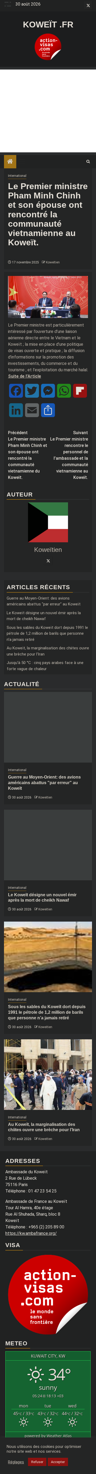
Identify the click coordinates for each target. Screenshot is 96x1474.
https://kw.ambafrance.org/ (31, 1233)
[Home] (10, 162)
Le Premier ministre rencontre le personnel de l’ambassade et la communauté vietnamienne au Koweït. (69, 455)
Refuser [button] (37, 1462)
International (17, 176)
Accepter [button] (58, 1462)
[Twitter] (48, 561)
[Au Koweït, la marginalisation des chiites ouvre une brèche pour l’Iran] (48, 1074)
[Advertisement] (48, 111)
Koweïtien (53, 262)
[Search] (88, 162)
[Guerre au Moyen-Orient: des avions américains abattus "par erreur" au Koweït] (48, 727)
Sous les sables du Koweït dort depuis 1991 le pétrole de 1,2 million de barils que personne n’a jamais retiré (47, 633)
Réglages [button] (16, 1462)
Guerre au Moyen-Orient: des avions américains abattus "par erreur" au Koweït (44, 783)
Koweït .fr (48, 24)
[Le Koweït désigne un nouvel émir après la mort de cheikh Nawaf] (48, 845)
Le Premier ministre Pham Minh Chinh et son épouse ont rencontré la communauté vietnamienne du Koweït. (27, 455)
